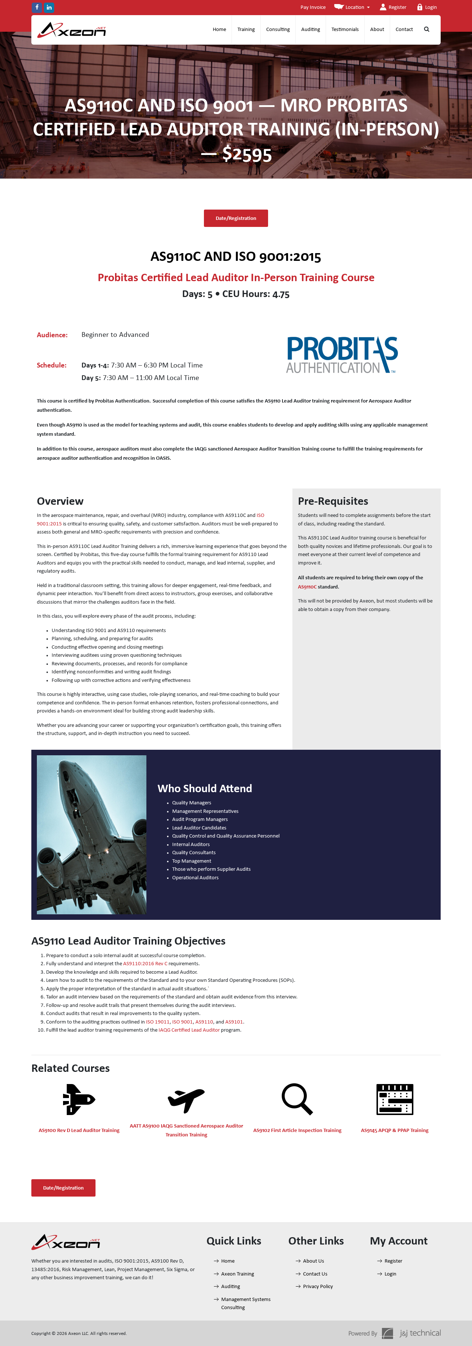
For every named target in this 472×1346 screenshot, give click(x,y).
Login (431, 7)
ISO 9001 (182, 1022)
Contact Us (315, 1274)
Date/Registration (236, 218)
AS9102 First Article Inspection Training (297, 1130)
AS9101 (234, 1022)
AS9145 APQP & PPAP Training (394, 1130)
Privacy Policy (318, 1287)
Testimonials (345, 29)
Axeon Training (237, 1274)
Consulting (278, 29)
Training (246, 29)
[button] (352, 8)
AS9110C (307, 586)
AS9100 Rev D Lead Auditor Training (79, 1130)
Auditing (310, 29)
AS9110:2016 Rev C (145, 964)
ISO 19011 (158, 1022)
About (377, 29)
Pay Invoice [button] (313, 7)
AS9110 (204, 1022)
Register (397, 7)
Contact (404, 29)
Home (219, 29)
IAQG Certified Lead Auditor (189, 1030)
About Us (313, 1261)
